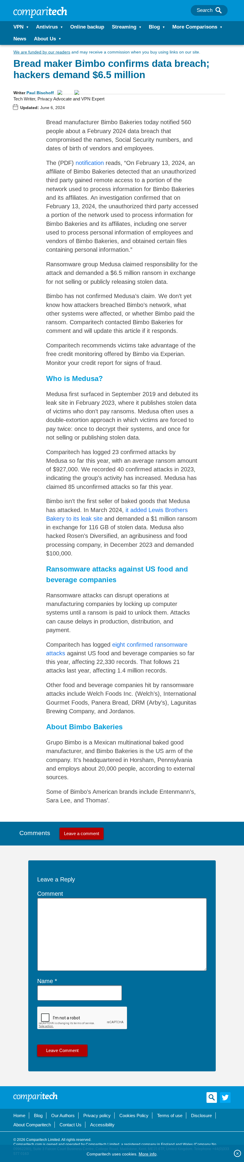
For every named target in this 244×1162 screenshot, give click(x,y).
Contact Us (71, 1124)
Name (45, 981)
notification (90, 163)
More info (148, 1154)
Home (19, 1115)
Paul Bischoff (40, 92)
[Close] (237, 1153)
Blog (154, 27)
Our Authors (63, 1115)
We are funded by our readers (41, 52)
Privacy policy (97, 1115)
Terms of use (169, 1115)
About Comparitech (32, 1124)
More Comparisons (194, 27)
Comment (50, 893)
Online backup (87, 27)
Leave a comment (81, 833)
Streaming (124, 27)
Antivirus (47, 27)
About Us (45, 39)
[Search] (218, 10)
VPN (18, 27)
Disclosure (201, 1115)
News (19, 39)
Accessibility (102, 1124)
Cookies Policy (133, 1115)
